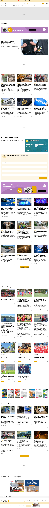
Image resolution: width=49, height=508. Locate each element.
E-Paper (4, 3)
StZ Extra (35, 5)
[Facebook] (33, 501)
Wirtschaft (25, 5)
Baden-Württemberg (16, 5)
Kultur (32, 5)
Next (41, 486)
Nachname (4, 169)
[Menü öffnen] (1, 3)
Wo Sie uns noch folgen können (42, 500)
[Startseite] (3, 496)
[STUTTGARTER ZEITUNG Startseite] (24, 3)
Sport (29, 5)
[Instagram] (27, 501)
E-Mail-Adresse (4, 173)
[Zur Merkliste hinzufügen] (18, 48)
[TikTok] (31, 501)
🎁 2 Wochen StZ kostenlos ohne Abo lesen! (24, 0)
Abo (42, 3)
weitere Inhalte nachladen (24, 267)
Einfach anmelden (43, 178)
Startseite (2, 5)
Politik (22, 5)
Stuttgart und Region (8, 5)
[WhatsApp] (29, 501)
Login (47, 3)
